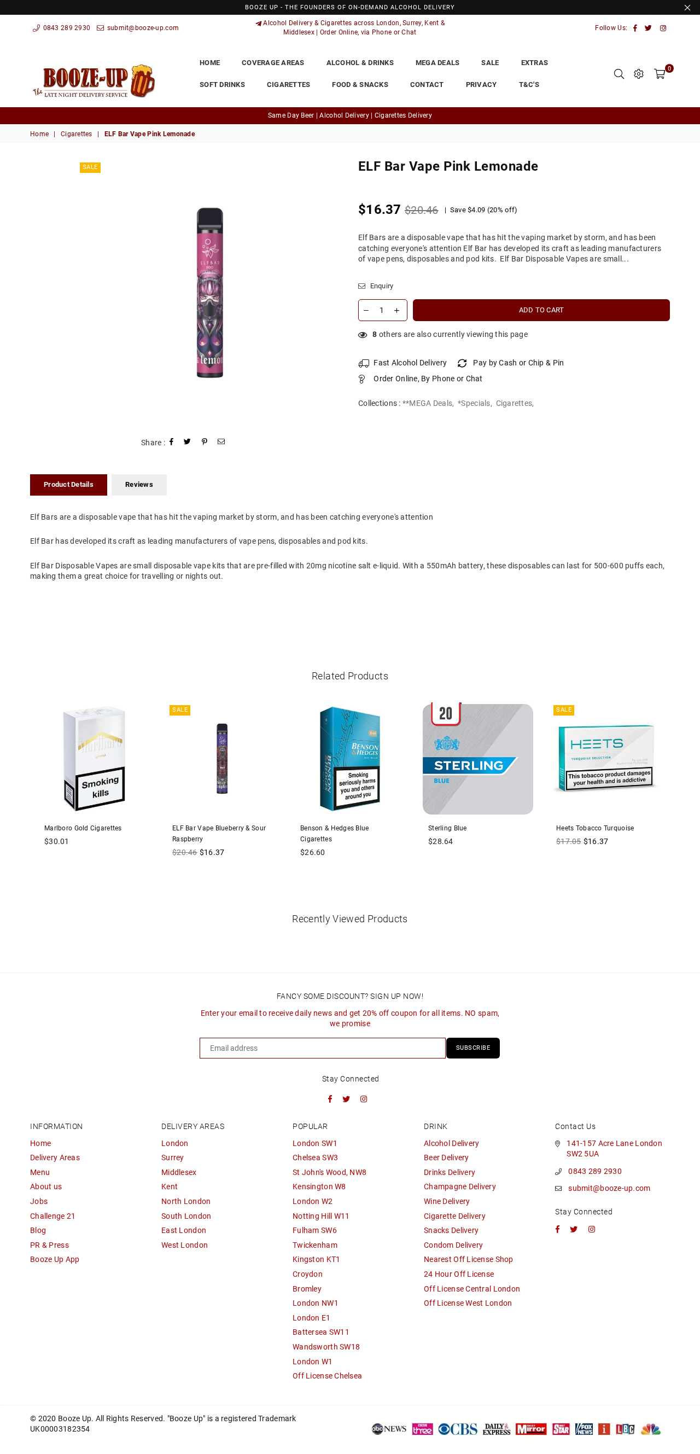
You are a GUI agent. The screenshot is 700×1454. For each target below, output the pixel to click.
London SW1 (315, 1143)
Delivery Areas (55, 1157)
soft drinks (222, 84)
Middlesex (179, 1172)
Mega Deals (438, 63)
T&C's (529, 84)
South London (186, 1216)
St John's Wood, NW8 (329, 1172)
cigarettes (289, 84)
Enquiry (380, 286)
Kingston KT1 (316, 1259)
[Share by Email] (221, 443)
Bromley (307, 1288)
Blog (38, 1230)
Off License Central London (472, 1288)
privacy (481, 84)
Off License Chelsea (327, 1375)
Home (39, 134)
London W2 (313, 1201)
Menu (40, 1172)
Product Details (69, 484)
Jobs (39, 1201)
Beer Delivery (446, 1157)
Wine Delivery (447, 1201)
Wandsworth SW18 (326, 1346)
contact (427, 84)
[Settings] (639, 74)
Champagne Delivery (460, 1186)
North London (186, 1201)
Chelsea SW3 (315, 1157)
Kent (169, 1186)
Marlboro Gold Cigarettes (83, 828)
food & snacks (360, 84)
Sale (90, 167)
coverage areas (273, 63)
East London (183, 1230)
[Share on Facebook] (172, 443)
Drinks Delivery (449, 1172)
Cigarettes (76, 134)
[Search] (619, 74)
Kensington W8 (319, 1186)
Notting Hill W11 (321, 1216)
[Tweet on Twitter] (187, 443)
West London (184, 1245)
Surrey (172, 1157)
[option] (350, 115)
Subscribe (473, 1047)
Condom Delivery (453, 1245)
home (210, 63)
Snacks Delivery (451, 1230)
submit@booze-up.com (142, 28)
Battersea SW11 (321, 1332)
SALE (490, 63)
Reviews (139, 484)
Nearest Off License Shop (469, 1259)
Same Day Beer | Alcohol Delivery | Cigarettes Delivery (350, 115)
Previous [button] (17, 801)
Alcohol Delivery (451, 1143)
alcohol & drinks (360, 63)
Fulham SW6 (315, 1230)
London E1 (312, 1317)
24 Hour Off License (459, 1274)
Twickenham (315, 1245)
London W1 (313, 1361)
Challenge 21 (52, 1216)
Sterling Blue (447, 828)
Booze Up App (54, 1259)
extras (535, 63)
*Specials (474, 403)
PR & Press (49, 1245)
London (175, 1143)
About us (46, 1186)
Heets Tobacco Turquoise (595, 828)
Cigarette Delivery (455, 1216)
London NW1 (316, 1303)
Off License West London (468, 1303)
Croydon (308, 1274)
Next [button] (682, 801)
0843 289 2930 (65, 28)
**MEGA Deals (427, 403)
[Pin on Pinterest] (205, 443)
